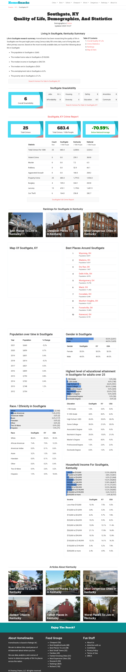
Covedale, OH (85, 294)
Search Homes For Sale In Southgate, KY (44, 81)
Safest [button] (68, 3)
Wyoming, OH (85, 253)
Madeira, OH (84, 260)
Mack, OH (83, 287)
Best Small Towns (57, 650)
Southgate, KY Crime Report (63, 116)
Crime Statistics (93, 44)
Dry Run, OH (84, 267)
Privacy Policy (92, 650)
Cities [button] (54, 3)
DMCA (89, 656)
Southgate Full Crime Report (63, 200)
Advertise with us (94, 645)
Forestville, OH (86, 307)
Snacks (18, 3)
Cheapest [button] (76, 3)
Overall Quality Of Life (95, 41)
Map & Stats (91, 50)
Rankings (90, 47)
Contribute (91, 648)
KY (16, 7)
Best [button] (61, 3)
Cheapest (53, 642)
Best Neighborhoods (58, 645)
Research (53, 661)
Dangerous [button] (94, 3)
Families (53, 653)
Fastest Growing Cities (58, 656)
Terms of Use (92, 653)
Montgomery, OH (86, 280)
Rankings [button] (104, 3)
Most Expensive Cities (58, 658)
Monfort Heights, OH (88, 301)
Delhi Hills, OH (85, 273)
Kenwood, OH (85, 314)
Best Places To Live (57, 648)
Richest (53, 666)
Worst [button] (85, 3)
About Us (114, 3)
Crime (69, 23)
